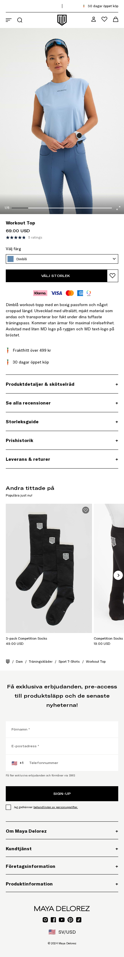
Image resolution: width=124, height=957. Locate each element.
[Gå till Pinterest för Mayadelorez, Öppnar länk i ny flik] (70, 920)
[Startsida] (8, 662)
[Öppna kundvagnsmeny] (116, 19)
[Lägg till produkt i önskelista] (112, 275)
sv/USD (62, 931)
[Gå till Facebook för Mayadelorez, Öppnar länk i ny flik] (53, 919)
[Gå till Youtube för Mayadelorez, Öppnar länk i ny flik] (62, 919)
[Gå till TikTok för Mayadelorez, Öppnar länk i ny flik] (78, 919)
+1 (17, 763)
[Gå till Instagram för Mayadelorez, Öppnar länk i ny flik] (45, 919)
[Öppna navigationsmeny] (8, 20)
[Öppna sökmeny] (20, 20)
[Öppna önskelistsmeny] (104, 19)
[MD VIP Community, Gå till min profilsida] (93, 19)
